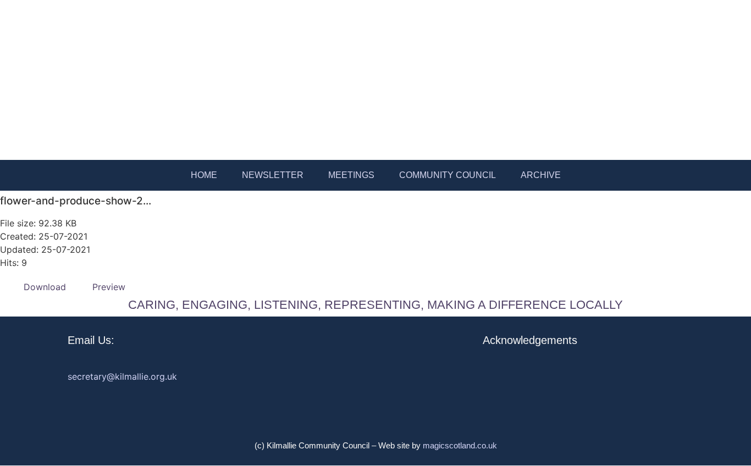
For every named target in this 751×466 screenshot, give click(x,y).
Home (204, 175)
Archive (541, 175)
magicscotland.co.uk (460, 445)
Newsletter (272, 175)
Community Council (447, 175)
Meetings (351, 175)
